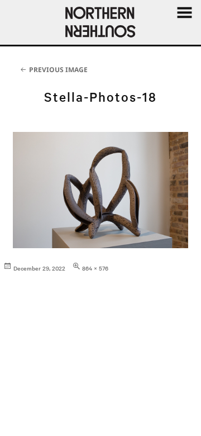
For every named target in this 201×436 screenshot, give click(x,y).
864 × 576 (95, 268)
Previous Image (58, 69)
